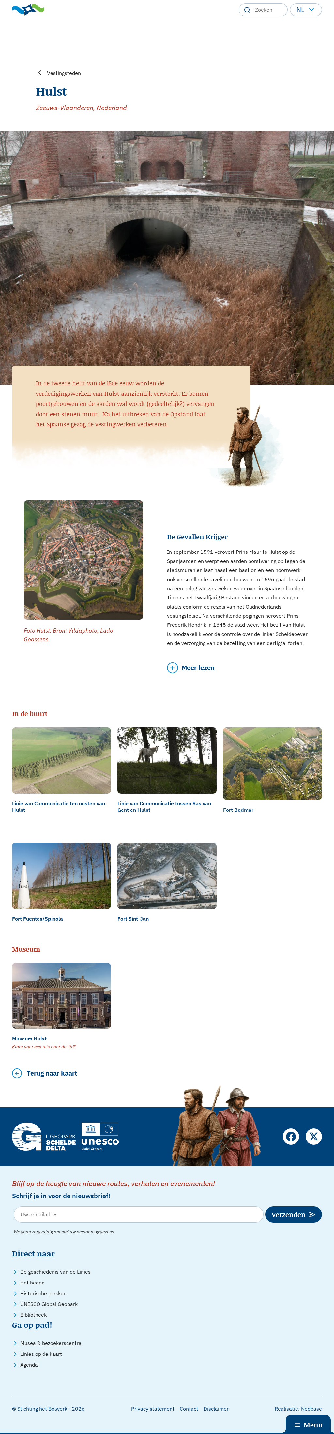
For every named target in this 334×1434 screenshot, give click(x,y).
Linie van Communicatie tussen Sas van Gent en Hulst (164, 806)
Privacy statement (153, 1408)
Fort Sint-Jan (133, 918)
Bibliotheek (33, 1315)
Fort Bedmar (238, 810)
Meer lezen (198, 667)
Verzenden (289, 1214)
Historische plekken (43, 1293)
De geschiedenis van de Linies (55, 1272)
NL (300, 9)
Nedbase (311, 1408)
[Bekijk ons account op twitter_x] (314, 1136)
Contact (189, 1408)
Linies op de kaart (41, 1354)
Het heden (32, 1282)
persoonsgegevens (95, 1232)
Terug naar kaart (52, 1073)
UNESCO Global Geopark (49, 1304)
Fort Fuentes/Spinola (37, 918)
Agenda (29, 1364)
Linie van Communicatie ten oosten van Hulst (58, 806)
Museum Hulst (29, 1038)
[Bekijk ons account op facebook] (291, 1136)
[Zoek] (247, 9)
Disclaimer (216, 1408)
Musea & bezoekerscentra (51, 1343)
